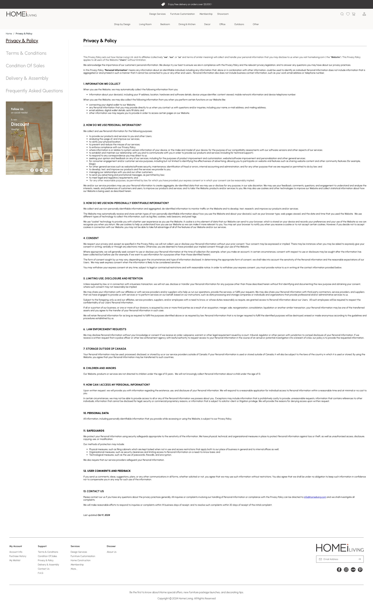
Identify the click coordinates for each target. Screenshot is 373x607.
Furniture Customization (182, 14)
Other (256, 24)
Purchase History (17, 556)
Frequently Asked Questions (34, 90)
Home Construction (80, 560)
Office (222, 24)
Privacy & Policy (22, 40)
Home (9, 33)
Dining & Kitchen (187, 24)
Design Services (157, 14)
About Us (111, 552)
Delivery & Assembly (27, 78)
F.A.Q (40, 573)
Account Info (15, 552)
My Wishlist (14, 560)
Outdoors (239, 24)
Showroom (223, 14)
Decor (207, 24)
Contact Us (43, 568)
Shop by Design (122, 24)
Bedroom (165, 24)
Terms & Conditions (26, 53)
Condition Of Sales (25, 65)
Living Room (145, 24)
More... (74, 568)
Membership (206, 14)
